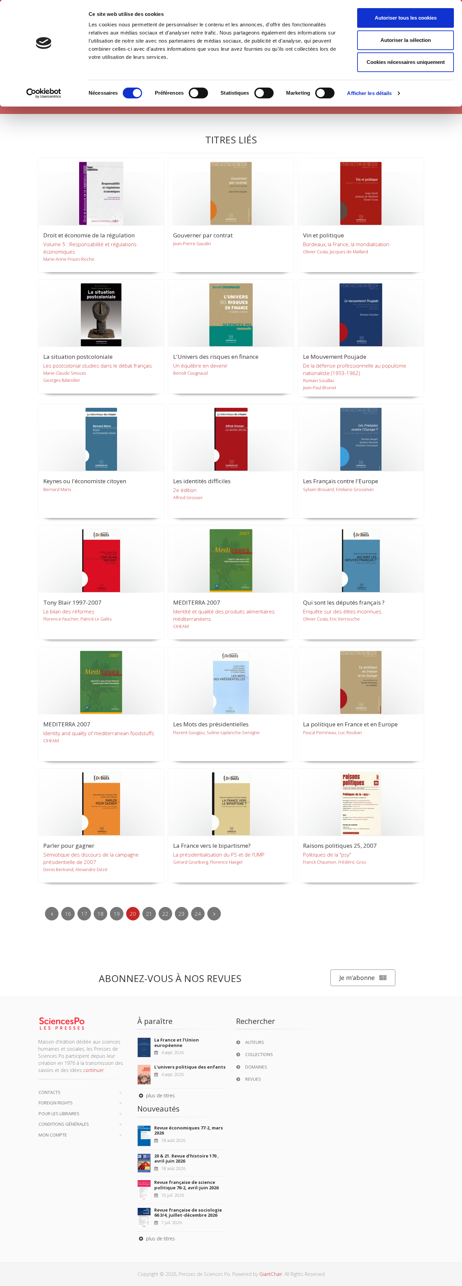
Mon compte (53, 1135)
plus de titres (160, 1095)
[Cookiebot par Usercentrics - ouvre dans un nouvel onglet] (43, 93)
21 (149, 913)
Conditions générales (64, 1124)
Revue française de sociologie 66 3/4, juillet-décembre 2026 (188, 1212)
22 (165, 913)
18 (100, 913)
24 (198, 913)
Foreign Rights (56, 1103)
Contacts (50, 1092)
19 (117, 913)
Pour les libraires (59, 1113)
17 (84, 913)
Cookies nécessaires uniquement (406, 62)
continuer (93, 1070)
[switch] (198, 93)
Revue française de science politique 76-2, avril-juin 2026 (186, 1185)
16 (68, 913)
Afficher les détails (369, 93)
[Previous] (52, 913)
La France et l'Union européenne (176, 1042)
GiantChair (270, 1274)
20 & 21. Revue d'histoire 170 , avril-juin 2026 (186, 1158)
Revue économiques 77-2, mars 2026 (188, 1130)
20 (133, 913)
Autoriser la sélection (405, 40)
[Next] (214, 913)
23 (182, 913)
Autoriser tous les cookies (406, 18)
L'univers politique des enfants (190, 1067)
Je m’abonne (357, 978)
